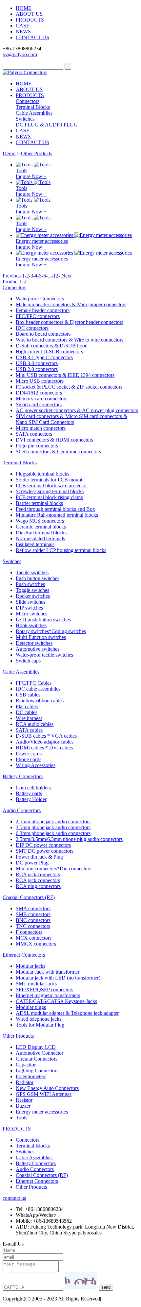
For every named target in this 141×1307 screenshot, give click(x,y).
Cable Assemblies (34, 113)
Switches (25, 119)
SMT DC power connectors (44, 851)
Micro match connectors (41, 428)
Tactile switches (32, 572)
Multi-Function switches (41, 637)
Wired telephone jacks (38, 1019)
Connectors (27, 101)
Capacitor (26, 1064)
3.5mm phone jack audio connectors (53, 827)
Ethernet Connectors (24, 955)
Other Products (36, 153)
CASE (23, 25)
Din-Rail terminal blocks (41, 532)
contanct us (14, 1198)
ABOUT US (29, 14)
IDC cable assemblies (38, 689)
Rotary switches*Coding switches (51, 631)
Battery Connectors (23, 776)
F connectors (29, 932)
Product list (14, 281)
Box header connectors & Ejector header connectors (69, 322)
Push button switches (37, 578)
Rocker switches (33, 596)
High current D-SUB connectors (49, 351)
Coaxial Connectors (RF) (29, 897)
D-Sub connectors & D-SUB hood (52, 345)
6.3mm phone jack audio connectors (53, 833)
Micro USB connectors (40, 381)
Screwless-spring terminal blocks (50, 491)
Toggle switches (32, 590)
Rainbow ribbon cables (40, 700)
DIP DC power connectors (43, 845)
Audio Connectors (22, 810)
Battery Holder (31, 799)
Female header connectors (43, 310)
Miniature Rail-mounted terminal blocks (57, 515)
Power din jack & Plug (39, 857)
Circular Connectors (36, 1059)
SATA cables (29, 730)
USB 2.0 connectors (37, 369)
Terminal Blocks (33, 107)
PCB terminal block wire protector (51, 485)
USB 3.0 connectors (37, 363)
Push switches (30, 584)
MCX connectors (33, 938)
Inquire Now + (31, 176)
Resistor (24, 1100)
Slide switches (30, 602)
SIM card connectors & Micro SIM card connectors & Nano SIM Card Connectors (71, 419)
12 (55, 275)
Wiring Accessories (35, 765)
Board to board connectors (43, 334)
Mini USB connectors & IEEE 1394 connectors (65, 375)
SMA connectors (33, 908)
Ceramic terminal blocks (41, 526)
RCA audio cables (34, 724)
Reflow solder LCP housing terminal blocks (61, 550)
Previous (12, 275)
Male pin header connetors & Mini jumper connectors (71, 304)
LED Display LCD (36, 1047)
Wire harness (29, 718)
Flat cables (27, 706)
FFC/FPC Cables (33, 683)
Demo (9, 153)
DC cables (26, 712)
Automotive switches (37, 649)
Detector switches (34, 643)
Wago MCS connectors (40, 521)
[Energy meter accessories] (45, 235)
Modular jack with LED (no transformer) (58, 977)
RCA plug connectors (38, 886)
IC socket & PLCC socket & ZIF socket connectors (69, 387)
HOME (23, 8)
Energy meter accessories (42, 241)
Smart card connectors (39, 404)
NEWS (23, 31)
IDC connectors (32, 328)
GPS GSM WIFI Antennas (43, 1094)
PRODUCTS (30, 20)
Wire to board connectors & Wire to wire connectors (69, 340)
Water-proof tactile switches (44, 655)
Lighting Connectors (37, 1070)
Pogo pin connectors (37, 445)
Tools (21, 170)
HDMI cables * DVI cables (44, 747)
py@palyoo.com (20, 54)
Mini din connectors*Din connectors (53, 868)
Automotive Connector (39, 1053)
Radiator (24, 1082)
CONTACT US (32, 37)
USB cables (28, 694)
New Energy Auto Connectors (47, 1088)
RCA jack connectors (38, 874)
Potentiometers (31, 1076)
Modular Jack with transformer (47, 972)
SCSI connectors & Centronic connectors (58, 451)
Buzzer (23, 1106)
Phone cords (28, 759)
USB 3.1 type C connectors (44, 357)
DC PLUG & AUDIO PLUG (47, 124)
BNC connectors (33, 920)
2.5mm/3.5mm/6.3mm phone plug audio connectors (69, 839)
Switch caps (28, 660)
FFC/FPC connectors (38, 316)
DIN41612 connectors (39, 392)
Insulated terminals (35, 544)
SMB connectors (33, 914)
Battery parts (29, 793)
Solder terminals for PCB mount (49, 479)
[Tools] (25, 164)
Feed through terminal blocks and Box (55, 509)
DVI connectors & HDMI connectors (54, 440)
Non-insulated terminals (40, 538)
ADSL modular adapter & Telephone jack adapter (67, 1013)
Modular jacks (30, 966)
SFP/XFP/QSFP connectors (44, 989)
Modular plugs (31, 1007)
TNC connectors (33, 926)
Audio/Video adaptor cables (44, 742)
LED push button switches (43, 619)
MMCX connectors (36, 944)
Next (66, 275)
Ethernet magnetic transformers (48, 995)
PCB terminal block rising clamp (49, 497)
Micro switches (31, 613)
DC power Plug (32, 862)
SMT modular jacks (36, 983)
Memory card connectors (41, 398)
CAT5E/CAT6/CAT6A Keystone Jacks (56, 1001)
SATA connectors (34, 434)
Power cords (29, 753)
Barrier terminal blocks (39, 503)
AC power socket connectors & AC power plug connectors (77, 410)
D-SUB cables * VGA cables (46, 736)
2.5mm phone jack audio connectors (53, 821)
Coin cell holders (33, 787)
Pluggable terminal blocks (42, 474)
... (49, 275)
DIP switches (29, 608)
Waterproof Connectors (40, 298)
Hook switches (31, 625)
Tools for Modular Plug (40, 1025)
